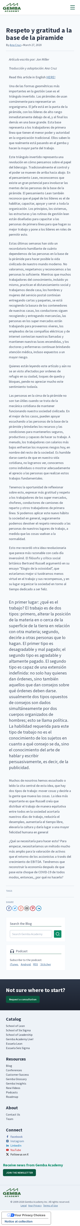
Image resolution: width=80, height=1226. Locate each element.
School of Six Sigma (18, 1030)
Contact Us (13, 1114)
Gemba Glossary (16, 1079)
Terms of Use (50, 1205)
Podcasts (12, 1092)
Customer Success (17, 1074)
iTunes (14, 964)
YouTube (15, 1150)
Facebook (16, 1136)
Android (26, 964)
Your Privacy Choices (30, 1215)
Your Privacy (35, 1205)
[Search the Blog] (35, 934)
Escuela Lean (14, 1043)
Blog (9, 1066)
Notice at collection (19, 1221)
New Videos (13, 1088)
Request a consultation (22, 999)
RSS (35, 964)
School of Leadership (19, 1035)
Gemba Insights (16, 1083)
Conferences (14, 1070)
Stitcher (45, 964)
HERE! (50, 77)
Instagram (17, 1141)
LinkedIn (15, 1145)
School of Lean (15, 1026)
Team (9, 1119)
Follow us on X (19, 1154)
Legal (24, 1205)
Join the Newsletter (19, 1172)
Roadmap (12, 1097)
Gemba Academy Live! (19, 1039)
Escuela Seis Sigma (18, 1048)
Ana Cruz (15, 45)
